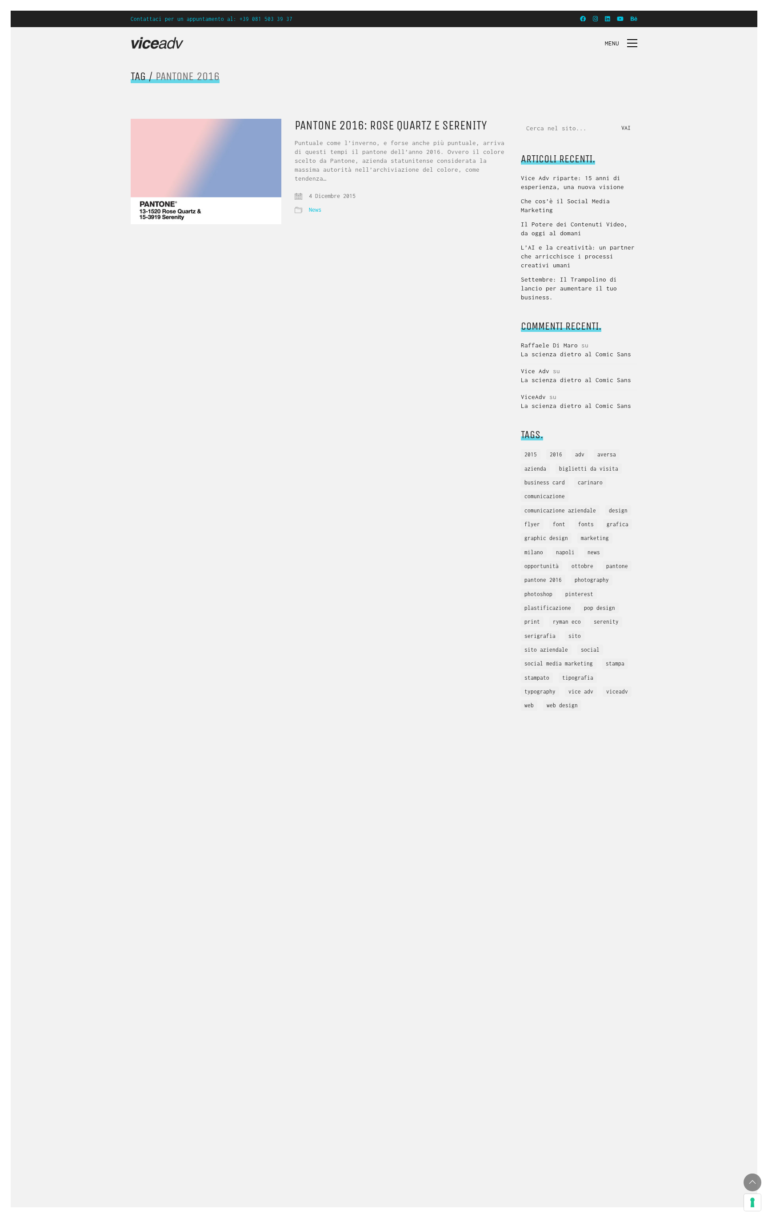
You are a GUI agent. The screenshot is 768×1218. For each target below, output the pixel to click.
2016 (556, 454)
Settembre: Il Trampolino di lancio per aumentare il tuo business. (569, 288)
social (590, 650)
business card (544, 482)
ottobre (582, 566)
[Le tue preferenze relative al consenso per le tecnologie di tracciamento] (752, 1202)
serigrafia (540, 636)
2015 (530, 454)
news (594, 552)
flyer (532, 524)
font (559, 524)
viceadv (617, 691)
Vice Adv (535, 371)
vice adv (580, 691)
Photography (592, 580)
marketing (595, 538)
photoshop (538, 594)
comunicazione (544, 496)
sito (574, 636)
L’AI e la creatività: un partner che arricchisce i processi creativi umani (578, 256)
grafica (617, 524)
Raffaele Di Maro (549, 345)
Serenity (606, 622)
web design (562, 705)
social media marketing (558, 663)
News (315, 209)
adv (579, 454)
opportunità (541, 566)
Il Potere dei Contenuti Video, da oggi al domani (574, 229)
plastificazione (547, 608)
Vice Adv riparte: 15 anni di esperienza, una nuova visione (572, 182)
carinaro (590, 482)
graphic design (546, 538)
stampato (536, 678)
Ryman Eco (567, 622)
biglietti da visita (588, 469)
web (529, 705)
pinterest (579, 594)
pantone (617, 566)
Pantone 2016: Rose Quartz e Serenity (391, 126)
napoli (565, 552)
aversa (606, 454)
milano (533, 552)
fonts (586, 524)
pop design (599, 608)
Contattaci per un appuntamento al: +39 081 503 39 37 (211, 19)
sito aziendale (546, 650)
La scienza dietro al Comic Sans (576, 354)
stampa (615, 663)
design (618, 510)
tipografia (577, 678)
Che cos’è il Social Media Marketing (565, 206)
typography (540, 691)
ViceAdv (533, 396)
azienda (535, 469)
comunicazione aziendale (560, 510)
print (532, 622)
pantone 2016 (543, 580)
